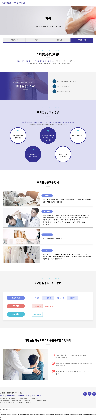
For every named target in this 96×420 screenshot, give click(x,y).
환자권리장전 (20, 396)
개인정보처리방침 (11, 396)
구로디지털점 (22, 3)
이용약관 (2, 396)
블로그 (85, 393)
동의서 (33, 396)
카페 (94, 393)
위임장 (38, 396)
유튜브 (89, 393)
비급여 (27, 396)
